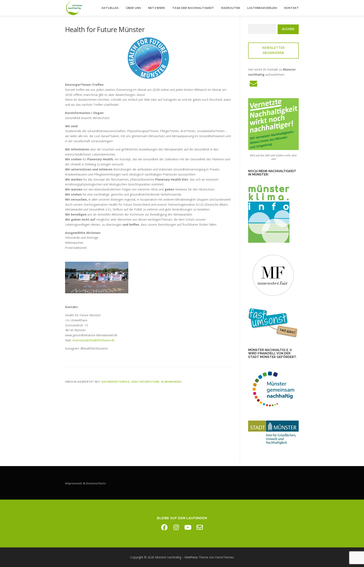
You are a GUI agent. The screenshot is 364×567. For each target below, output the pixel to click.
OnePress (191, 557)
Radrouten (230, 7)
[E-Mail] (200, 527)
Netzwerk (156, 7)
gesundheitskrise (115, 381)
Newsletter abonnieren (273, 50)
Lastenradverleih (262, 7)
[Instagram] (176, 527)
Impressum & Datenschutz (85, 483)
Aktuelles (110, 7)
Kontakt (291, 7)
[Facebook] (164, 527)
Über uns (133, 7)
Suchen (288, 29)
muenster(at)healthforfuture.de (93, 340)
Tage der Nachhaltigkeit (193, 7)
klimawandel (171, 381)
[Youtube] (188, 527)
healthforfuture (145, 381)
